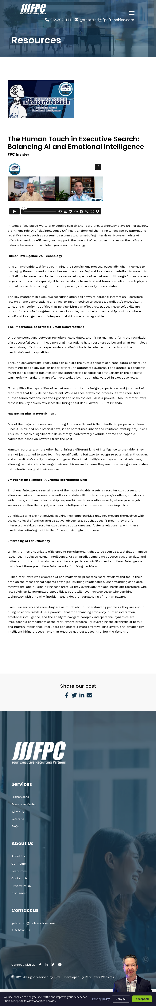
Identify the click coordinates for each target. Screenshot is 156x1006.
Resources (19, 871)
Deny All (121, 998)
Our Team (18, 863)
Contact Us (19, 878)
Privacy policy (101, 998)
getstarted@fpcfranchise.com (107, 19)
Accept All (142, 998)
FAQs (15, 826)
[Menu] (131, 13)
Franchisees (20, 797)
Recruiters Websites (99, 977)
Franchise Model (23, 804)
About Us (18, 856)
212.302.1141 (60, 19)
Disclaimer (19, 893)
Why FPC (18, 811)
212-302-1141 (20, 930)
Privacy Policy (21, 886)
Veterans (17, 819)
